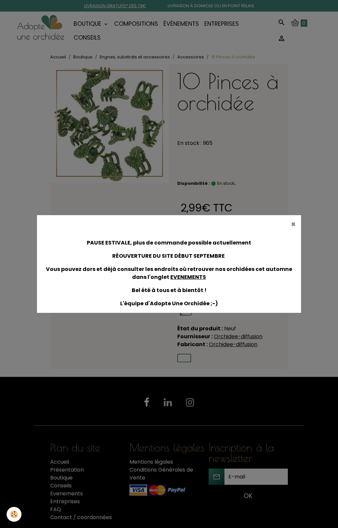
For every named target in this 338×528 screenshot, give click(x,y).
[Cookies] (14, 514)
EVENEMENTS (188, 277)
